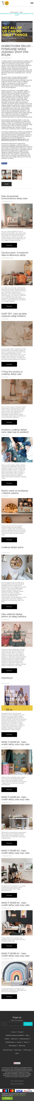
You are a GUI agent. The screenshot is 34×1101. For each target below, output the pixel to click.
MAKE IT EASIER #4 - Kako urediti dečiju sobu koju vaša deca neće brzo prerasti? (15, 799)
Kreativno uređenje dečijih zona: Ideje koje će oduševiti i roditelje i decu (15, 432)
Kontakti (7, 1038)
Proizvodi (20, 1032)
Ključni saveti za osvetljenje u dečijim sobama (14, 491)
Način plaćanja (13, 1045)
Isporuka (19, 1042)
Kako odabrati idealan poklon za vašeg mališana (13, 615)
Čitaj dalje (9, 245)
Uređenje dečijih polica (12, 547)
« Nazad (6, 184)
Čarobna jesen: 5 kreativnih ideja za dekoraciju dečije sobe (14, 255)
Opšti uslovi (14, 1038)
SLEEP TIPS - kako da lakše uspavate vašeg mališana (14, 314)
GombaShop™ (20, 1084)
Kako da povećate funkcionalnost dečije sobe (14, 197)
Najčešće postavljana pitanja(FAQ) (15, 1035)
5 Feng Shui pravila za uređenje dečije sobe (11, 372)
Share (5, 163)
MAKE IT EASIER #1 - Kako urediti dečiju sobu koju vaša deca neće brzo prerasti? (15, 955)
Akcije (17, 1053)
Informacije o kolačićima (19, 1095)
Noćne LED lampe (7, 1050)
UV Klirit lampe (27, 1050)
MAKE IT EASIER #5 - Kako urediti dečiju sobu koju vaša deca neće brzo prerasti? (15, 744)
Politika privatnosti (24, 1038)
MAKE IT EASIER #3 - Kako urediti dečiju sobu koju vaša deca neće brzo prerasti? (15, 853)
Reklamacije (22, 1045)
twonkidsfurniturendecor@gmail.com (13, 139)
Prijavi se (26, 1042)
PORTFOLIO (7, 678)
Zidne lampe (18, 1050)
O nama (13, 1032)
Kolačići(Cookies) (10, 1042)
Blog (27, 1035)
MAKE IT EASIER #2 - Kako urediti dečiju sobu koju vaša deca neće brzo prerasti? (15, 905)
